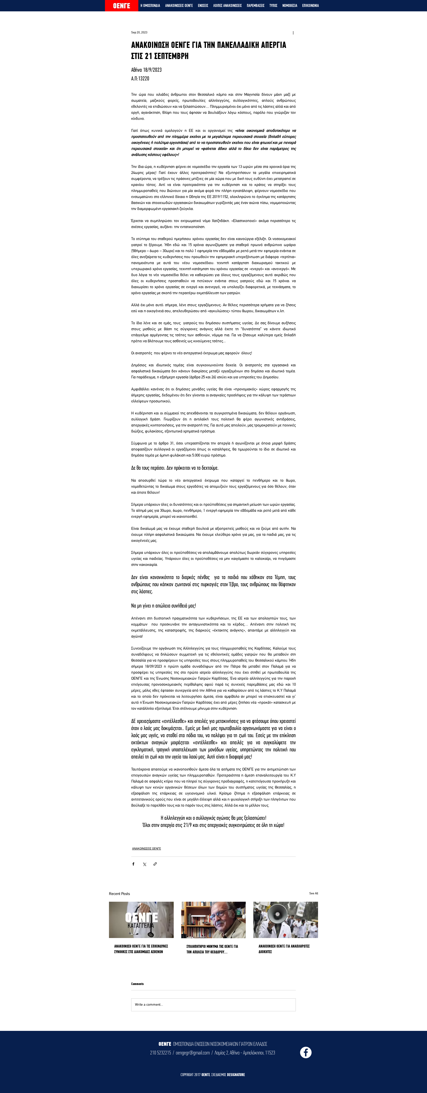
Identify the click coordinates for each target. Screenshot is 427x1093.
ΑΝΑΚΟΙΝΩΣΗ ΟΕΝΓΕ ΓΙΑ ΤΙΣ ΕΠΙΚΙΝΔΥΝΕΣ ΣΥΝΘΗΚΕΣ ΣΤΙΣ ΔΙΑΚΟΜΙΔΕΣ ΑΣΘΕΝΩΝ (141, 949)
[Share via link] (155, 864)
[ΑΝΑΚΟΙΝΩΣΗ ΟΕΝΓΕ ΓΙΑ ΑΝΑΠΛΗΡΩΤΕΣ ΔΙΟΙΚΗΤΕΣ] (285, 920)
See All (313, 893)
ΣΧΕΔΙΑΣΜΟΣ (219, 1074)
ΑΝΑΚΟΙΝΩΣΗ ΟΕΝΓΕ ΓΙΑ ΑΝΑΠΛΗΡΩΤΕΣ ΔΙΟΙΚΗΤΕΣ (284, 949)
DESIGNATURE (236, 1074)
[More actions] (293, 32)
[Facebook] (306, 1052)
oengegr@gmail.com (193, 1053)
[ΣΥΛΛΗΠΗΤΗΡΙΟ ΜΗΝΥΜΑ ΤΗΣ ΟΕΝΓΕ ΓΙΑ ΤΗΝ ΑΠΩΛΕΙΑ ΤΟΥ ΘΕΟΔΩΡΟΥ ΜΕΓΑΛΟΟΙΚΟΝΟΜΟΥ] (213, 920)
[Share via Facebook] (133, 864)
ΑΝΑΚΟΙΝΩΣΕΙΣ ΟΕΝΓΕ (146, 848)
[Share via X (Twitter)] (144, 864)
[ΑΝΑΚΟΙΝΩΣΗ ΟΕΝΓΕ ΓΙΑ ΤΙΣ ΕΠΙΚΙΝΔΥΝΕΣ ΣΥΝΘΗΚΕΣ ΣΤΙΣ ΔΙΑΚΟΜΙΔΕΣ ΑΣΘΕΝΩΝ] (141, 920)
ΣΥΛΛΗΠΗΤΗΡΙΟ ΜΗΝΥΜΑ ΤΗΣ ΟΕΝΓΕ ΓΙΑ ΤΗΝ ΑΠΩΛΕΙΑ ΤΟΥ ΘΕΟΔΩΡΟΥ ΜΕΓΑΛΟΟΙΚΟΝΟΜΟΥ (212, 949)
